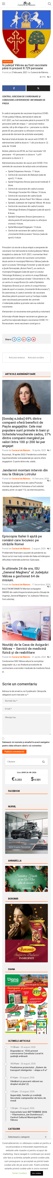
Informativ (7, 61)
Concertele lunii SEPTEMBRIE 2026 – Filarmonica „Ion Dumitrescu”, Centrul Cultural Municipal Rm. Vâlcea (28, 1116)
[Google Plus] (24, 339)
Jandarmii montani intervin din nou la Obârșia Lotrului (25, 472)
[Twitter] (19, 339)
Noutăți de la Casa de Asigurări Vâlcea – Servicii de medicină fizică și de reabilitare (25, 648)
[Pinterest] (33, 339)
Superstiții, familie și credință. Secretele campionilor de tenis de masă (28, 1098)
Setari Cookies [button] (19, 1173)
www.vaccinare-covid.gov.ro (27, 323)
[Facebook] (14, 339)
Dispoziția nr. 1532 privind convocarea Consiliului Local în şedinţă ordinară (26, 1054)
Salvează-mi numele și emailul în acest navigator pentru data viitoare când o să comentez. (26, 744)
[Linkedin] (28, 339)
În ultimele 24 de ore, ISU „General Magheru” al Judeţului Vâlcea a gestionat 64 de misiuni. (25, 574)
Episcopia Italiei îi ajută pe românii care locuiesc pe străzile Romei (22, 540)
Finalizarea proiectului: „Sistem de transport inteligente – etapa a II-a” (28, 1068)
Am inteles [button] (36, 1173)
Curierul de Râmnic (39, 72)
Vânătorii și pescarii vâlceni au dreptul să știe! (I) (26, 1082)
